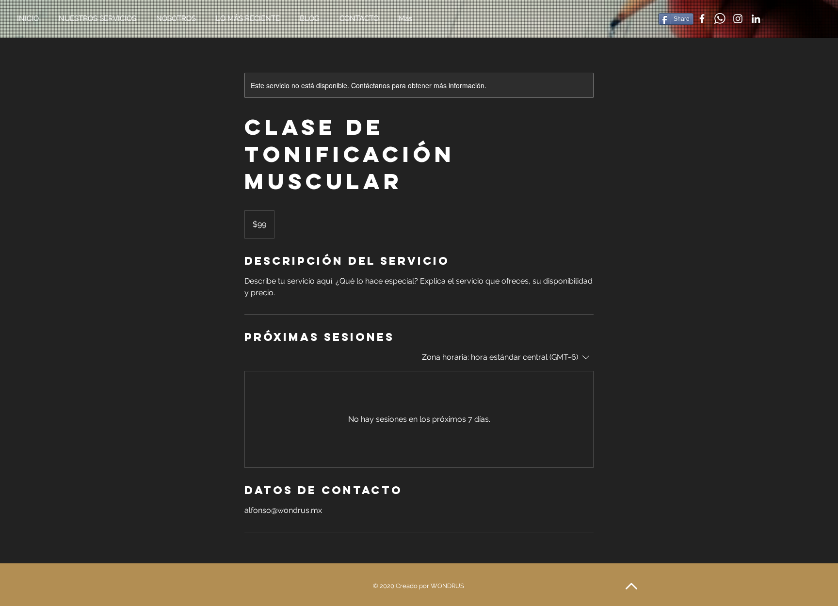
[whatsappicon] (720, 19)
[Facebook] (702, 19)
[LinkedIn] (756, 19)
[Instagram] (738, 19)
